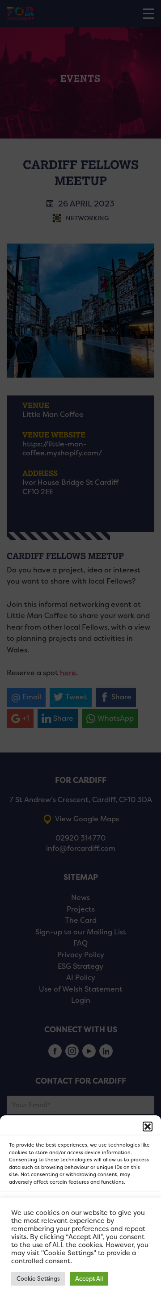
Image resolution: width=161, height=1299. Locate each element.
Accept (80, 1208)
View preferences (81, 1257)
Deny (80, 1232)
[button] (147, 1126)
